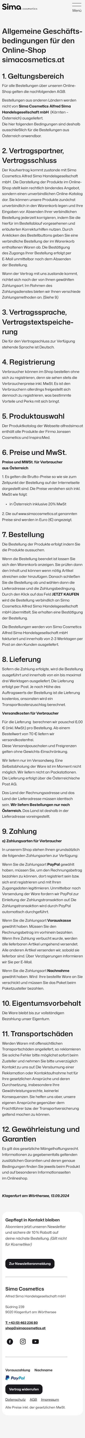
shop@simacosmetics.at (25, 1328)
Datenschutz (15, 1399)
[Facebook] (11, 1342)
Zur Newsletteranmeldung (30, 1263)
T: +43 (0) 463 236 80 (21, 1322)
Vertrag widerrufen (24, 1389)
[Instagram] (24, 1342)
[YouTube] (37, 1342)
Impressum (50, 1399)
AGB (33, 1399)
